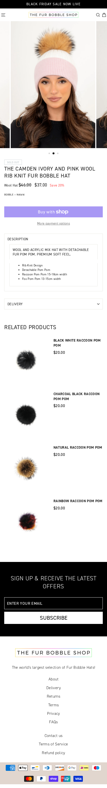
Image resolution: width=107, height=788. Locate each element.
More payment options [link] (53, 223)
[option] (53, 84)
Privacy (53, 713)
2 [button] (54, 153)
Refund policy (53, 752)
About (53, 679)
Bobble (14, 194)
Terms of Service (53, 744)
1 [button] (50, 154)
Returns (53, 696)
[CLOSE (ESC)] (4, 142)
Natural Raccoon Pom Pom (78, 447)
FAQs (53, 722)
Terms (53, 705)
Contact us (53, 735)
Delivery (15, 304)
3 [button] (58, 154)
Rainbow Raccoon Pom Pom (78, 501)
